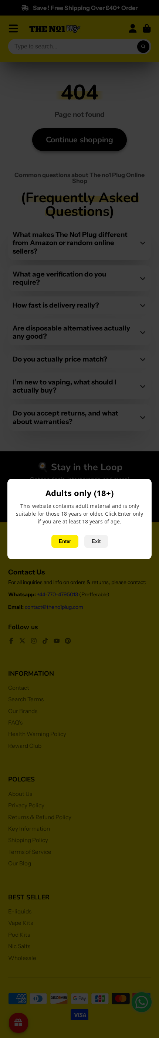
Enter (65, 541)
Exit (96, 541)
